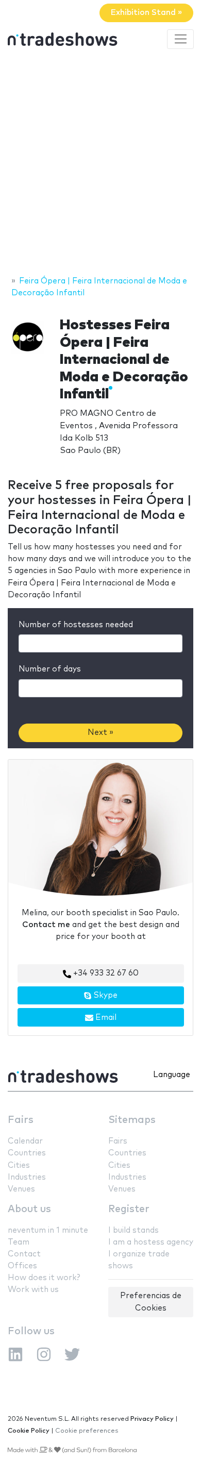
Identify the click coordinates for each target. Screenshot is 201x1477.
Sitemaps (132, 1120)
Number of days (50, 669)
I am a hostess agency (150, 1242)
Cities (19, 1165)
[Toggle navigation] (180, 39)
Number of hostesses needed (76, 625)
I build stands (133, 1230)
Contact (24, 1254)
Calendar (25, 1141)
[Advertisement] (100, 163)
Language (171, 1075)
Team (18, 1242)
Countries (27, 1153)
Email (104, 1017)
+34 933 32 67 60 (105, 973)
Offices (22, 1266)
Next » (100, 732)
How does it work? (44, 1278)
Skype (105, 995)
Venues (21, 1189)
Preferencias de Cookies (150, 1302)
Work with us (33, 1290)
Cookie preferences (87, 1431)
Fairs (21, 1120)
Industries (27, 1177)
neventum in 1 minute (48, 1230)
